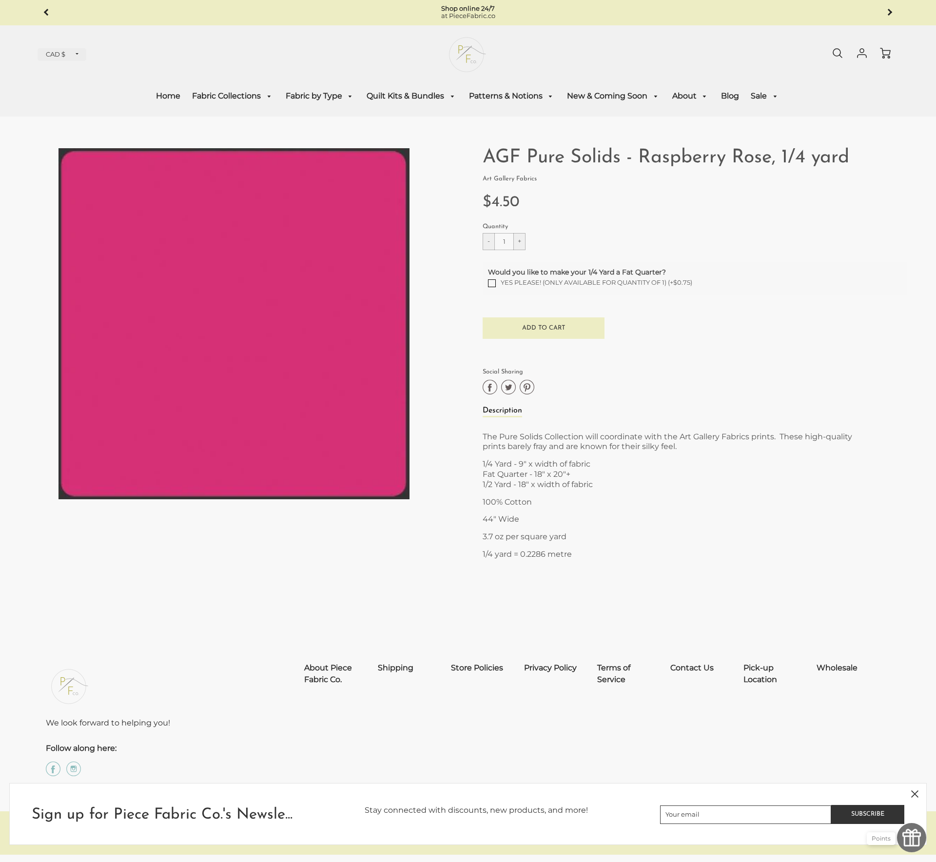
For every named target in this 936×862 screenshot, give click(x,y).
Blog (730, 95)
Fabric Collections (227, 95)
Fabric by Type (315, 95)
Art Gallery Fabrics (510, 179)
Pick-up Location (760, 673)
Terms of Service (613, 673)
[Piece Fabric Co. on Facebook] (53, 772)
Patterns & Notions (507, 95)
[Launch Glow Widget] (911, 837)
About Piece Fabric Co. (328, 673)
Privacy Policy (550, 667)
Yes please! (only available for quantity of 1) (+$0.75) (596, 282)
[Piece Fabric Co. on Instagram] (73, 772)
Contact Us (692, 667)
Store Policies (477, 667)
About (685, 95)
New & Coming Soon (608, 95)
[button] (543, 328)
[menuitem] (168, 96)
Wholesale (837, 667)
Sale (760, 95)
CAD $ (55, 54)
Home (168, 95)
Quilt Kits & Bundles (406, 95)
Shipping (395, 667)
